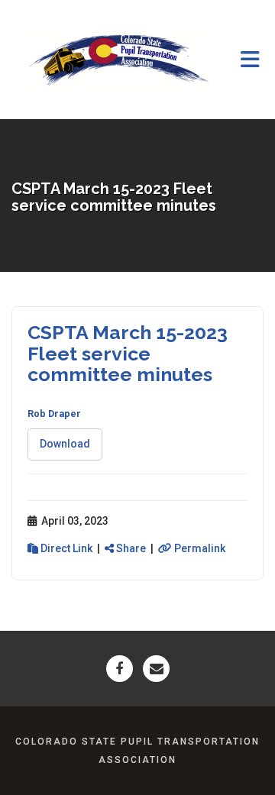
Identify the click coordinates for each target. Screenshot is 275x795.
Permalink (198, 548)
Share (130, 548)
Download (65, 444)
